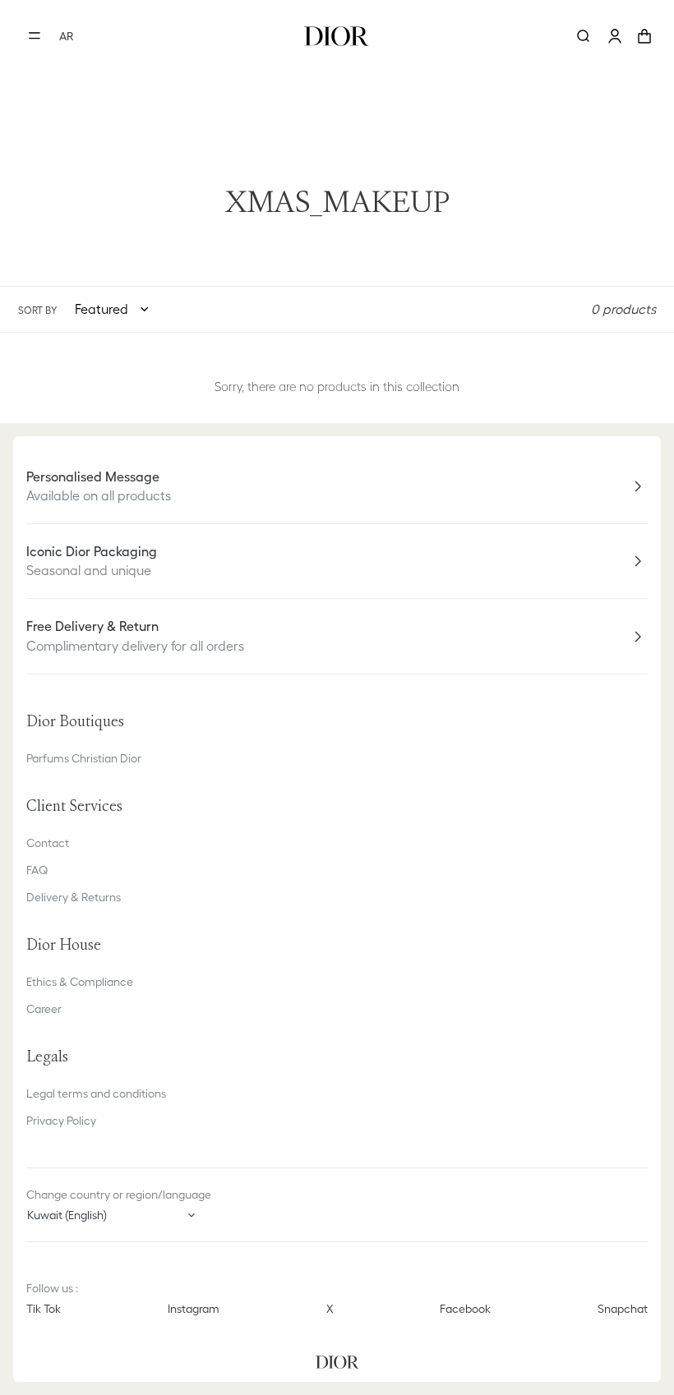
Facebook (465, 1308)
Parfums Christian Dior (83, 758)
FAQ (37, 870)
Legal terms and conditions (96, 1093)
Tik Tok (43, 1308)
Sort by (37, 310)
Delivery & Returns (73, 897)
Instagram (193, 1308)
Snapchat (623, 1308)
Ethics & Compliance (79, 981)
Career (44, 1008)
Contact (47, 842)
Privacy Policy (61, 1120)
